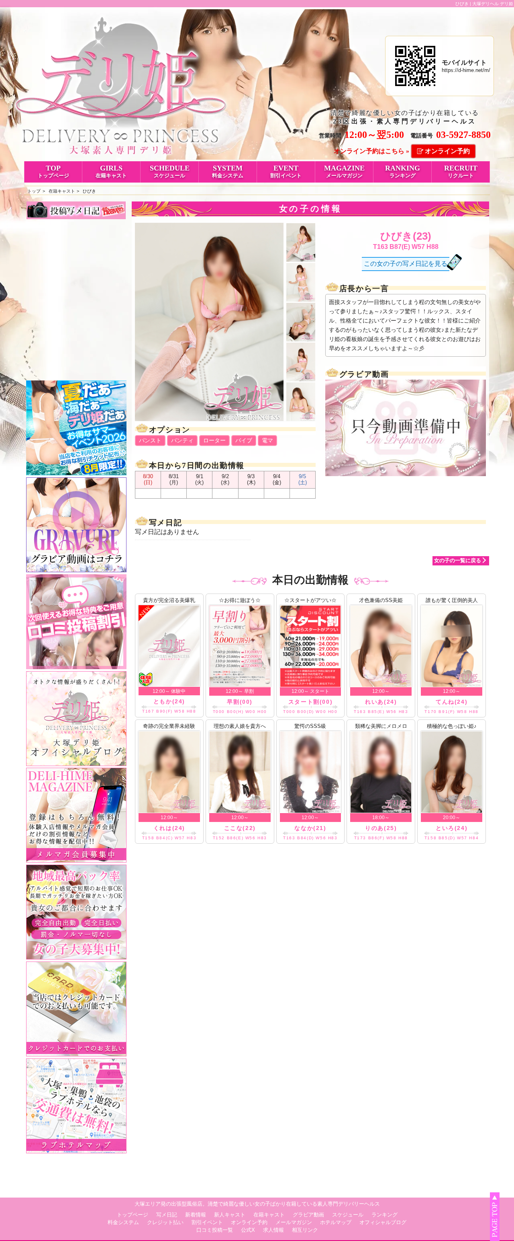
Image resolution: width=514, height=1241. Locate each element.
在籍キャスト (62, 191)
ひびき (89, 191)
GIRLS (111, 171)
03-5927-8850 (463, 134)
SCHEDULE (170, 171)
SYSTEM (227, 171)
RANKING (402, 171)
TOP (53, 171)
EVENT (286, 171)
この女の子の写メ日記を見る (405, 263)
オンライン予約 (447, 151)
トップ (34, 191)
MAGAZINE (344, 171)
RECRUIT (460, 171)
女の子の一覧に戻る (457, 560)
